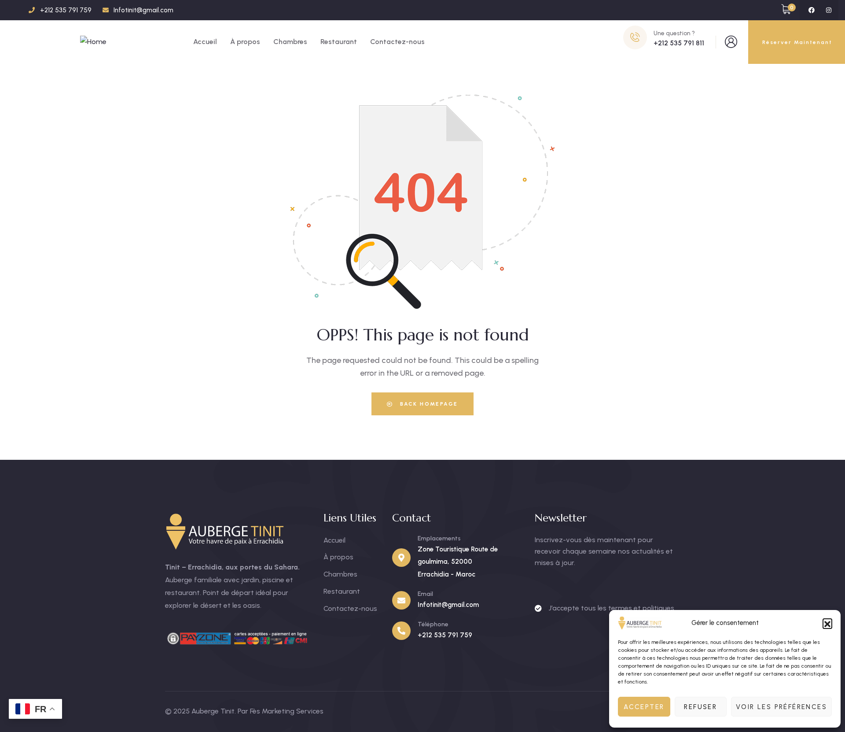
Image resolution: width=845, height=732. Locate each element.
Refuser (700, 707)
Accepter (644, 707)
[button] (827, 623)
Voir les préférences (781, 707)
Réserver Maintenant (797, 42)
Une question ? (674, 33)
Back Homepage (428, 404)
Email (425, 594)
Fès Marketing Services (286, 711)
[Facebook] (811, 10)
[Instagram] (829, 10)
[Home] (93, 42)
